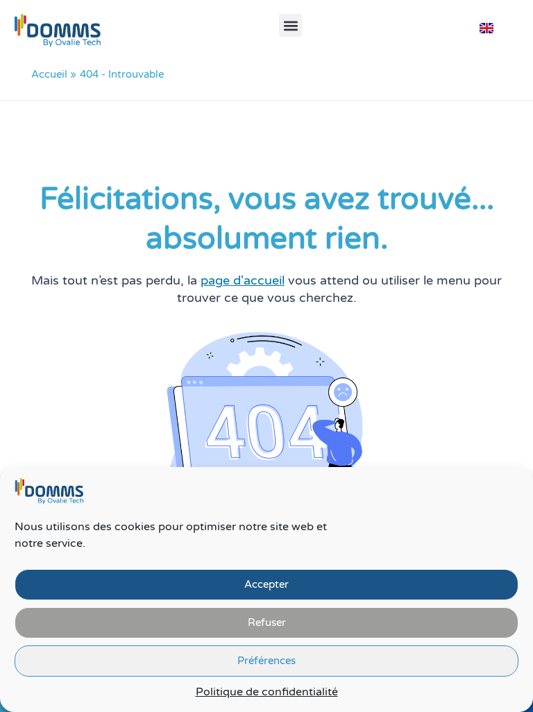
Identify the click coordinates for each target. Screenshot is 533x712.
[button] (290, 25)
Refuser (267, 622)
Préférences (266, 660)
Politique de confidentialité (267, 692)
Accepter (266, 584)
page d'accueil (243, 280)
